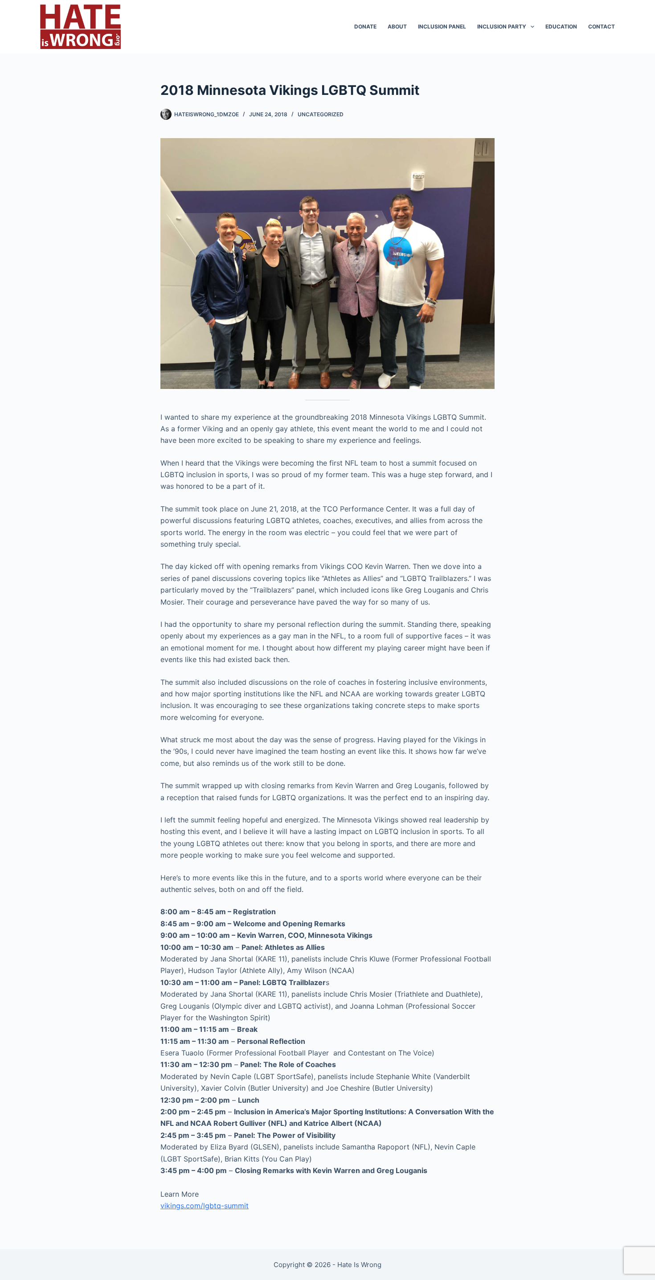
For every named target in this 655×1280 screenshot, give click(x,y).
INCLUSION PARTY (501, 26)
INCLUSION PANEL (442, 26)
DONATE (365, 26)
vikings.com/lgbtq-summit (204, 1205)
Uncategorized (321, 114)
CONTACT (601, 26)
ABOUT (397, 26)
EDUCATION (561, 26)
